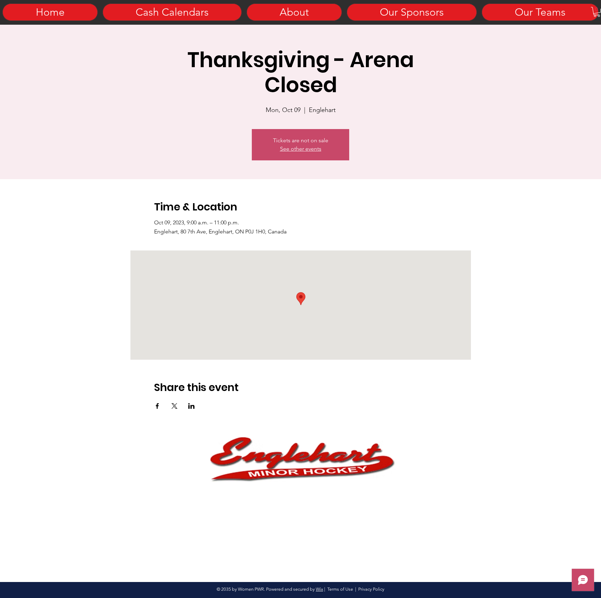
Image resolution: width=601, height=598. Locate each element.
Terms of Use (340, 589)
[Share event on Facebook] (157, 406)
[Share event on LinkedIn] (191, 406)
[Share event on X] (174, 406)
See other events (300, 148)
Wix (319, 589)
